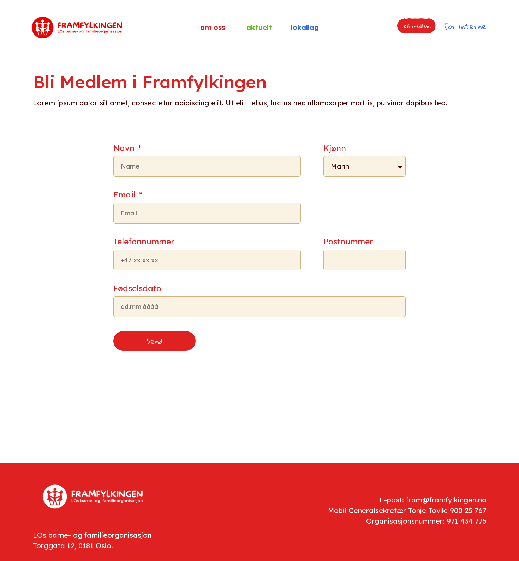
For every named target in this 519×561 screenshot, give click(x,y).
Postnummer (348, 242)
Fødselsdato (137, 289)
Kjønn (334, 148)
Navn (125, 148)
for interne (464, 26)
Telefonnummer (143, 242)
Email (125, 195)
